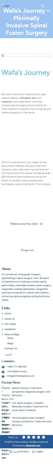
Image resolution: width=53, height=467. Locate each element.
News (10, 338)
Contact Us (11, 348)
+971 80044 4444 (17, 371)
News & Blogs (12, 334)
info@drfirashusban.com (20, 376)
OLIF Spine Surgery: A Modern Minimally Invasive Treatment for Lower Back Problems (30, 406)
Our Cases (10, 324)
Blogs (10, 343)
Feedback (10, 329)
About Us (10, 318)
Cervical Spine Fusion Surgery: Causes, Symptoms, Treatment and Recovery (31, 421)
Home (8, 313)
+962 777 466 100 (16, 366)
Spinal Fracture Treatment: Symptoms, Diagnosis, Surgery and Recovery (31, 391)
